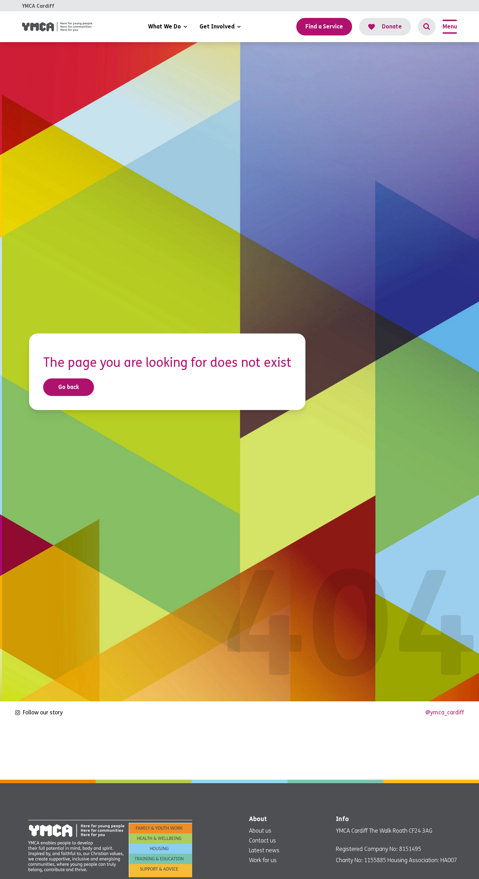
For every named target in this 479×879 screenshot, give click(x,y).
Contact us (262, 840)
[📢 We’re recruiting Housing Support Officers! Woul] (142, 750)
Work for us (263, 860)
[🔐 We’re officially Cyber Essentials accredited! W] (46, 750)
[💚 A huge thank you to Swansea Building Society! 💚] (336, 750)
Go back (68, 387)
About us (260, 830)
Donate (392, 26)
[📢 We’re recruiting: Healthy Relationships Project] (432, 750)
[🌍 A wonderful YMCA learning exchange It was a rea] (239, 750)
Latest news (264, 850)
